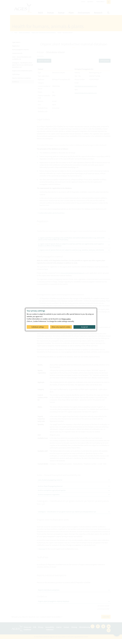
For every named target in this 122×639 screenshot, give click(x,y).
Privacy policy (66, 319)
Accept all (84, 327)
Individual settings (37, 327)
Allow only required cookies (61, 327)
